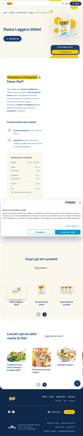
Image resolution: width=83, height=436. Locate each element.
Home (5, 12)
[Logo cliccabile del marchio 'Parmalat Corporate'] (12, 427)
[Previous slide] (38, 314)
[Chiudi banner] (80, 202)
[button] (65, 3)
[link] (9, 412)
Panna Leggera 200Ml (43, 12)
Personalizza (40, 232)
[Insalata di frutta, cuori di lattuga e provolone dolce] (16, 355)
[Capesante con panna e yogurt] (41, 357)
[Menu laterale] (3, 3)
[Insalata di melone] (66, 355)
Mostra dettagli (71, 226)
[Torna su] (77, 383)
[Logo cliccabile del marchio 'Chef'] (10, 3)
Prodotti (11, 12)
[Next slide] (44, 314)
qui (15, 218)
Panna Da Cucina (22, 12)
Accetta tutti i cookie (68, 232)
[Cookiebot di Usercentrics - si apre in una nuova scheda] (67, 202)
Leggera (31, 12)
